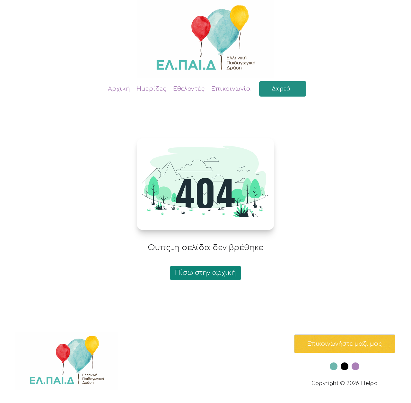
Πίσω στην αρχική (205, 272)
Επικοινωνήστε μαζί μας (344, 344)
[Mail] (344, 366)
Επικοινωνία (231, 89)
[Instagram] (355, 366)
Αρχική (119, 89)
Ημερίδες (151, 89)
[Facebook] (333, 366)
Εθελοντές (189, 89)
